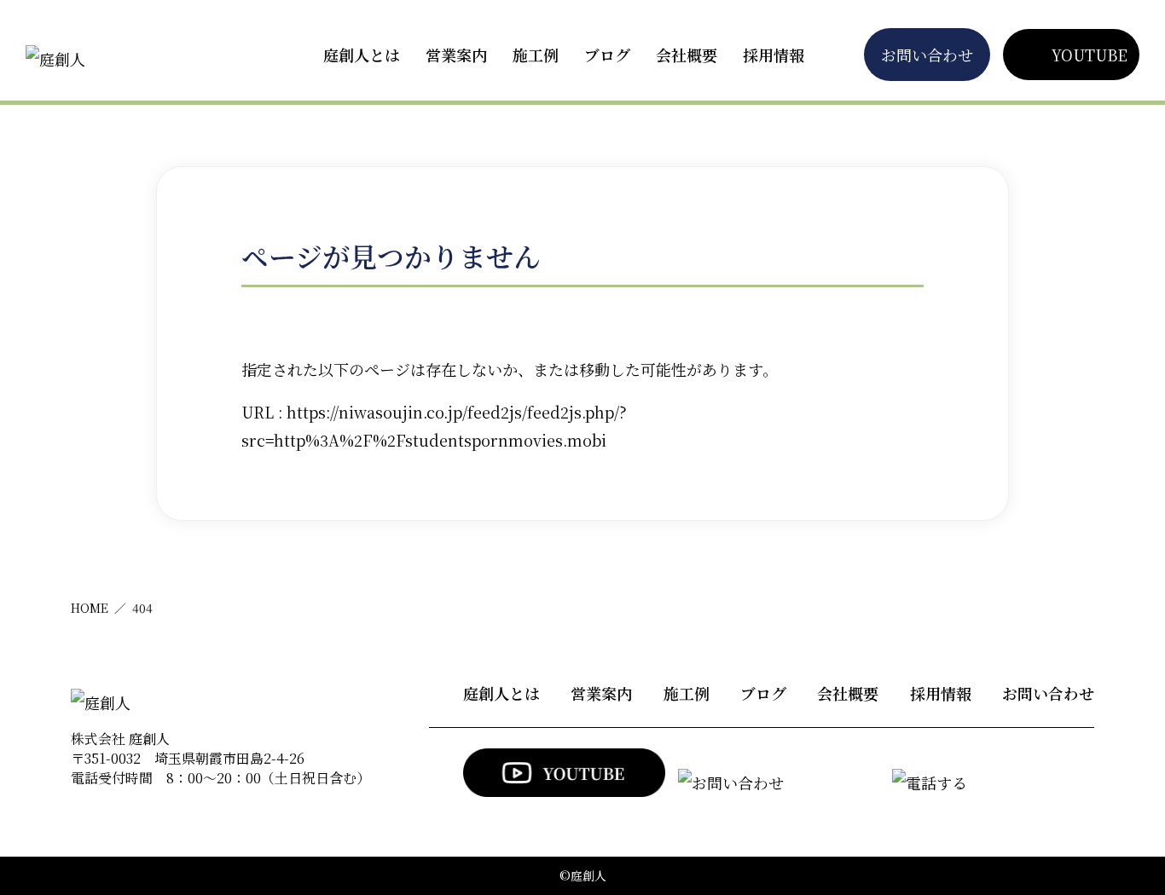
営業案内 (456, 54)
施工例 (536, 54)
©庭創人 (582, 875)
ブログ (607, 54)
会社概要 (686, 54)
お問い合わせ (927, 54)
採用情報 (773, 54)
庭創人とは (361, 54)
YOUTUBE (1089, 54)
